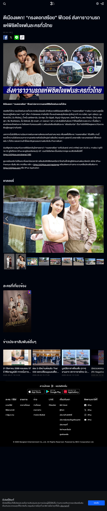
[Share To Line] (16, 37)
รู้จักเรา (62, 418)
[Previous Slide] (6, 223)
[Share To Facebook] (5, 37)
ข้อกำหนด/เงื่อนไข (65, 438)
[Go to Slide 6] (25, 270)
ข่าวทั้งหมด (37, 413)
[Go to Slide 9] (60, 269)
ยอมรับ (96, 503)
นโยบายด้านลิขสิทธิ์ (66, 423)
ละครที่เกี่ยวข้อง (14, 294)
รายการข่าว (37, 418)
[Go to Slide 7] (37, 269)
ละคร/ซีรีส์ (9, 413)
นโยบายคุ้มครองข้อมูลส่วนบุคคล (70, 428)
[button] (53, 223)
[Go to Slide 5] (14, 270)
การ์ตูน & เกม (10, 423)
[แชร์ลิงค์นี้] (22, 37)
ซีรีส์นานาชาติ (10, 418)
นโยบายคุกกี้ (64, 433)
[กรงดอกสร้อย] (17, 320)
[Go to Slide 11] (83, 269)
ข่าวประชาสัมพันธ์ (39, 423)
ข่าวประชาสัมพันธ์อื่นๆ (19, 350)
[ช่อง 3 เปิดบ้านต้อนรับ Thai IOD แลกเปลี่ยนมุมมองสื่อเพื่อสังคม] (47, 366)
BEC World (63, 413)
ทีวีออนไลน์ (52, 413)
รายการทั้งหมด (25, 413)
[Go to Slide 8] (48, 270)
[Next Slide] (100, 223)
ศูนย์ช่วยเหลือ (64, 442)
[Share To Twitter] (11, 37)
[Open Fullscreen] (100, 257)
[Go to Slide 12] (94, 270)
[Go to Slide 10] (71, 269)
